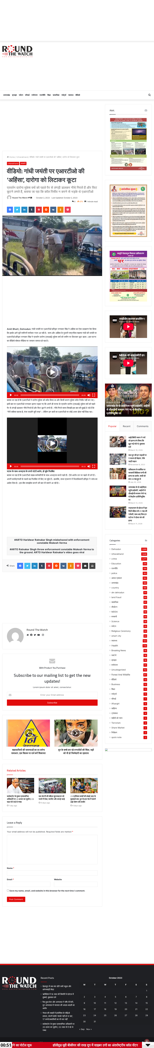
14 (136, 1003)
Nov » (89, 1029)
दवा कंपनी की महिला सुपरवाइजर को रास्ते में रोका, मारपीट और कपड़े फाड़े (52, 797)
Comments (142, 426)
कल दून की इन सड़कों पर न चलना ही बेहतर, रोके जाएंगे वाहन (137, 458)
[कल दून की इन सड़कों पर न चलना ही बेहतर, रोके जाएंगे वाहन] (118, 459)
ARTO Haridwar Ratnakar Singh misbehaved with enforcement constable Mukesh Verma (52, 541)
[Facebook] (32, 635)
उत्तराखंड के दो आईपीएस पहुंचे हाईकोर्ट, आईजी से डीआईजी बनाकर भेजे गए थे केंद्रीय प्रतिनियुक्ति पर (137, 493)
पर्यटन (21, 95)
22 (146, 1009)
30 (84, 1021)
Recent (126, 426)
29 (146, 1015)
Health (114, 645)
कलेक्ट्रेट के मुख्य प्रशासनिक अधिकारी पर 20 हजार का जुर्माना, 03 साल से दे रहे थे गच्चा (20, 799)
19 (115, 1009)
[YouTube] (39, 635)
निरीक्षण (114, 732)
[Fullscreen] (93, 395)
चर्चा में (113, 655)
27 (126, 1015)
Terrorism (116, 723)
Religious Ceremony (121, 631)
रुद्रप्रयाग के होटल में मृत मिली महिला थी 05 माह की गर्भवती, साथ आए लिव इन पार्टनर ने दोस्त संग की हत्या (127, 409)
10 (95, 1003)
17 (95, 1009)
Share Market (118, 727)
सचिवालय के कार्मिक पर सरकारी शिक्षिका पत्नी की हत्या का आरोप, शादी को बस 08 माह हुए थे (137, 474)
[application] (52, 372)
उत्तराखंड (6, 95)
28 (136, 1015)
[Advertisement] (77, 21)
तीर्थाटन (114, 607)
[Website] (28, 635)
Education (116, 563)
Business (115, 684)
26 (115, 1015)
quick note (116, 737)
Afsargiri (115, 703)
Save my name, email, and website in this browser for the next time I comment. (47, 890)
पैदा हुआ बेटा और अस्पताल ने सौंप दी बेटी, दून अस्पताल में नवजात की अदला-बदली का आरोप (59, 1005)
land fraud (116, 597)
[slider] (50, 395)
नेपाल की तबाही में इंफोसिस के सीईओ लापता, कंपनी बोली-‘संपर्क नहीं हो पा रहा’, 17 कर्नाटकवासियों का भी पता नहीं (58, 1016)
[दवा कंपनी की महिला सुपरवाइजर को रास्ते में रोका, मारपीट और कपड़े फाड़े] (52, 785)
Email (10, 879)
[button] (52, 372)
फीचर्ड (27, 95)
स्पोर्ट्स (64, 95)
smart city (116, 636)
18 (105, 1009)
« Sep (82, 1029)
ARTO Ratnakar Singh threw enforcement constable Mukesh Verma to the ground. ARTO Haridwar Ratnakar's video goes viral (52, 551)
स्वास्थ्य (70, 95)
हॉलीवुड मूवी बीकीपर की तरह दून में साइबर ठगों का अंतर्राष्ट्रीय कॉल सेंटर (50, 1045)
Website (58, 879)
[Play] (10, 395)
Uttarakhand (22, 157)
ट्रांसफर (114, 713)
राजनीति (42, 95)
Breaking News (118, 650)
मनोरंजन (34, 95)
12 (115, 1003)
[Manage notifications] (147, 1041)
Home (12, 157)
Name (10, 868)
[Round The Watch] (17, 51)
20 (126, 1009)
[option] (128, 400)
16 (84, 1009)
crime (114, 559)
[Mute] (88, 395)
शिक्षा (49, 95)
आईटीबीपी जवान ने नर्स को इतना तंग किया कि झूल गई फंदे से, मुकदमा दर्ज (136, 442)
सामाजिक (56, 95)
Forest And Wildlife (120, 674)
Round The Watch (20, 198)
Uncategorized (118, 670)
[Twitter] (35, 635)
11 (105, 1003)
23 (84, 1015)
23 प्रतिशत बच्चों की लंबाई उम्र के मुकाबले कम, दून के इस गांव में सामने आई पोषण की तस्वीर (83, 799)
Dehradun (116, 549)
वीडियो (77, 95)
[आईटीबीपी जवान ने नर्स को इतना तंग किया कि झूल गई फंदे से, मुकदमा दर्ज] (118, 441)
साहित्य (114, 708)
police (114, 573)
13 (126, 1003)
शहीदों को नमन (116, 718)
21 (136, 1009)
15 (147, 1003)
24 (95, 1015)
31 (95, 1021)
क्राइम (14, 95)
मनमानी (23, 163)
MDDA (114, 612)
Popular (112, 426)
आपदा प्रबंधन (116, 578)
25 (105, 1015)
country (115, 587)
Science (115, 621)
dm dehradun (117, 592)
